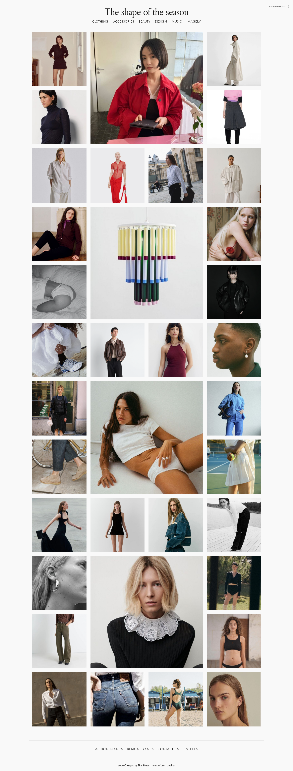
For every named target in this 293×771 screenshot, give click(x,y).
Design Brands (140, 749)
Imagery (194, 21)
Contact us (168, 749)
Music (177, 21)
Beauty (144, 21)
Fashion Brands (108, 749)
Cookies (171, 765)
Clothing (100, 21)
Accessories (123, 21)
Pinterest (191, 749)
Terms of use (158, 765)
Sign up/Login (277, 6)
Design (161, 21)
